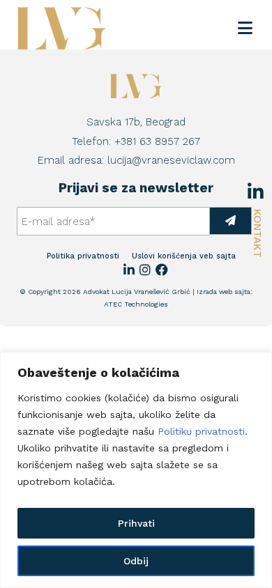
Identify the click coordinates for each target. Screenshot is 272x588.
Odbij (136, 560)
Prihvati (136, 523)
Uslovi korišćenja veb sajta (184, 256)
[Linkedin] (260, 194)
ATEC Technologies (136, 304)
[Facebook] (163, 272)
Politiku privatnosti (201, 431)
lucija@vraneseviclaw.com (171, 160)
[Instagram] (146, 272)
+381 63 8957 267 (157, 141)
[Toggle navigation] (245, 28)
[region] (136, 470)
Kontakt (257, 233)
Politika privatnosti (83, 256)
